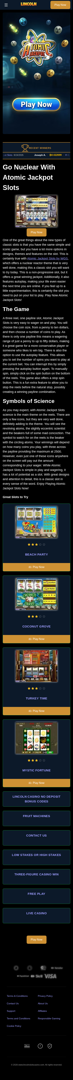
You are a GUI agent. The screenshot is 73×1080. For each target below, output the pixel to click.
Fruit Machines (36, 816)
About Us (43, 1003)
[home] (30, 7)
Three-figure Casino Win (36, 874)
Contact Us (36, 835)
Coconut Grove (36, 626)
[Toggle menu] (6, 5)
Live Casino (36, 913)
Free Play (36, 894)
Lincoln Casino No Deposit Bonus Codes (36, 799)
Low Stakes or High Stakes (36, 855)
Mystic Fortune (36, 770)
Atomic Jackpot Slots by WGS (47, 258)
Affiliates (42, 1011)
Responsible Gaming (49, 1018)
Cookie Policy (14, 1026)
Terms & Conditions (17, 996)
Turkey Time (36, 698)
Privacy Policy (45, 996)
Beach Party (36, 554)
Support (11, 1011)
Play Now (60, 4)
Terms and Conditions (18, 1018)
